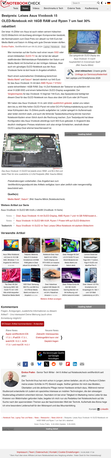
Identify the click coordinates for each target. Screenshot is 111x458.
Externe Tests (74, 8)
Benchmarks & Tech (53, 8)
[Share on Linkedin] (74, 364)
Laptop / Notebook (51, 46)
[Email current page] (82, 364)
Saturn (28, 79)
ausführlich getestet (62, 102)
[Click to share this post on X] (46, 364)
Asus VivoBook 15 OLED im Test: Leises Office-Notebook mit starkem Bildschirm (54, 225)
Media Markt (13, 79)
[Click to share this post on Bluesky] (39, 364)
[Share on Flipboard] (67, 364)
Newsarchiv (45, 417)
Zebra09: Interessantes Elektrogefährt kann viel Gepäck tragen (47, 337)
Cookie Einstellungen (68, 452)
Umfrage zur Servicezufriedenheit (91, 74)
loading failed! (71, 134)
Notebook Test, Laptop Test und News (17, 417)
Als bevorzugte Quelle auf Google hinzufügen (53, 355)
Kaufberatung (91, 8)
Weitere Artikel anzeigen (50, 298)
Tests (15, 8)
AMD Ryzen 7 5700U (51, 82)
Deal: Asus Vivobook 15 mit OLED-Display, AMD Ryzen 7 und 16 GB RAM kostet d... (56, 215)
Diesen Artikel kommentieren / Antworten (23, 323)
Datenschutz (42, 452)
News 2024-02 (56, 417)
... (108, 8)
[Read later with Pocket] (60, 364)
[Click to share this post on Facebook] (25, 364)
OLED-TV (30, 55)
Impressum (22, 452)
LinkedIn (104, 409)
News (25, 8)
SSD (56, 52)
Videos (36, 8)
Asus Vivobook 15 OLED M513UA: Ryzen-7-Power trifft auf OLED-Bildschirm (53, 220)
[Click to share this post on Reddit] (53, 364)
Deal (63, 46)
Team (31, 452)
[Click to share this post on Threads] (32, 364)
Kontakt (53, 452)
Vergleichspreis (15, 93)
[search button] (98, 3)
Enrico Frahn (8, 46)
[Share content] (19, 364)
